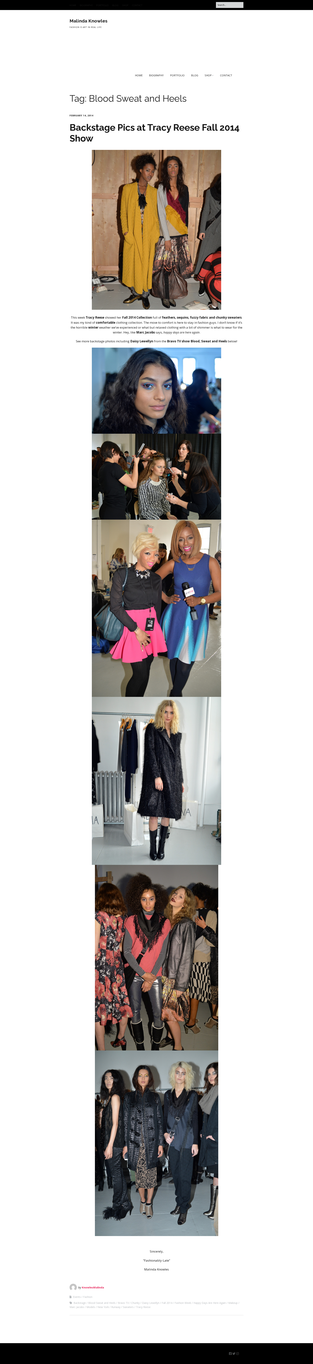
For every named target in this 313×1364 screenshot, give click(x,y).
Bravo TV (123, 1303)
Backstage (80, 1303)
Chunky (135, 1303)
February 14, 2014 (81, 115)
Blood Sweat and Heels (102, 1303)
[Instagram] (237, 1353)
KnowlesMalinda (93, 1287)
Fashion (87, 1297)
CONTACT (137, 5)
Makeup (233, 1303)
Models (90, 1307)
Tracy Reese (143, 1307)
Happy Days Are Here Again (209, 1303)
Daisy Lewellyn (150, 1303)
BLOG (115, 5)
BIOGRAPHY (86, 5)
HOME (73, 5)
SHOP (125, 5)
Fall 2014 (167, 1303)
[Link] (241, 1353)
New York (103, 1307)
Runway (115, 1307)
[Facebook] (230, 1353)
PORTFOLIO (102, 5)
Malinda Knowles (88, 21)
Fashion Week (183, 1303)
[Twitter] (233, 1353)
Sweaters (128, 1307)
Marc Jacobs (77, 1307)
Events (77, 1297)
